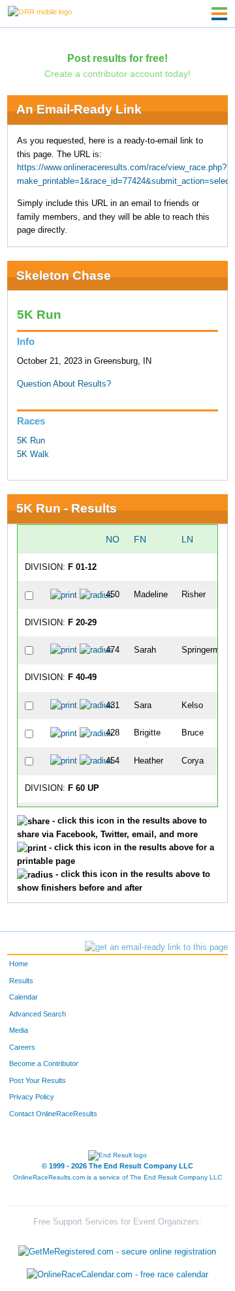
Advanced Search (37, 1014)
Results (21, 981)
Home (18, 964)
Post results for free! (117, 58)
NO (112, 539)
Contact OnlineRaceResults (53, 1114)
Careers (22, 1047)
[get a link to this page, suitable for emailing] (156, 947)
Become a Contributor (43, 1063)
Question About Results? (64, 384)
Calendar (23, 997)
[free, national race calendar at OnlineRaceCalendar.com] (117, 1275)
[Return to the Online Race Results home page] (40, 11)
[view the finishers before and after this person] (96, 594)
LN (187, 539)
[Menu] (219, 14)
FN (140, 539)
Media (18, 1030)
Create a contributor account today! (117, 73)
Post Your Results (37, 1080)
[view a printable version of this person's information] (63, 594)
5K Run (31, 440)
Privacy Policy (31, 1097)
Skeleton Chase (63, 275)
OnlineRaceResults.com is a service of (117, 1177)
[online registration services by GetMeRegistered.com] (117, 1248)
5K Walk (33, 454)
